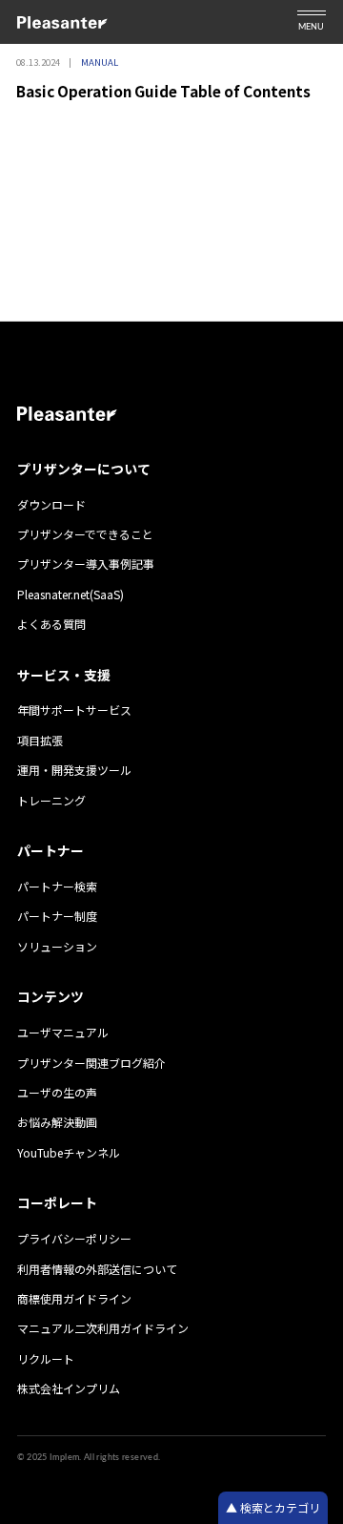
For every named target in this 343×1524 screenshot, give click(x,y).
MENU (311, 27)
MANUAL (99, 62)
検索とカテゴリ (278, 1507)
